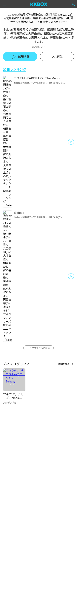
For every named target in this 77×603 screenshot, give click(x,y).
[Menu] (4, 4)
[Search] (73, 4)
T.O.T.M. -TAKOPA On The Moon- (37, 78)
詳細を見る (64, 363)
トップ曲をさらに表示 (38, 347)
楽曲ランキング (14, 69)
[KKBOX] (39, 4)
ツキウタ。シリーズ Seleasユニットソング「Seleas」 (14, 399)
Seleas (19, 212)
